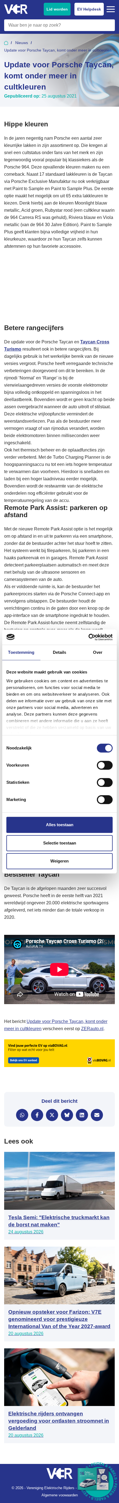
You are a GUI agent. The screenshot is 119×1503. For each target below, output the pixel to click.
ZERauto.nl (92, 1028)
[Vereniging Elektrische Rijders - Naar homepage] (16, 9)
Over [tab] (97, 652)
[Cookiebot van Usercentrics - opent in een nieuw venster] (88, 637)
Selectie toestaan (59, 843)
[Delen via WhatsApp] (22, 1115)
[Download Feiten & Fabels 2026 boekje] (98, 1482)
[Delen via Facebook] (37, 1115)
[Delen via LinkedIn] (82, 1115)
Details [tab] (59, 652)
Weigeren (59, 861)
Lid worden (57, 9)
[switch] (105, 765)
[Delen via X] (52, 1115)
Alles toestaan (59, 824)
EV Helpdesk (89, 9)
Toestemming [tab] (21, 652)
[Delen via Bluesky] (67, 1115)
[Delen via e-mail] (97, 1115)
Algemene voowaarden (60, 1495)
